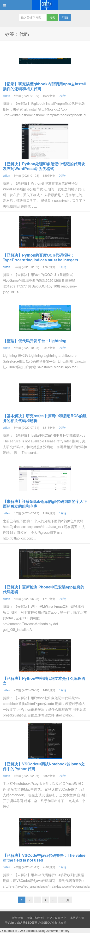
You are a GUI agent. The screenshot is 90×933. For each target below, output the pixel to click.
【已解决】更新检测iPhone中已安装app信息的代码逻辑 (43, 589)
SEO (46, 922)
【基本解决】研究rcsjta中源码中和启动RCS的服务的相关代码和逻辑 (45, 418)
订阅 (65, 17)
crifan (6, 96)
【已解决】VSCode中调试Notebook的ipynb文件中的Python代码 (44, 766)
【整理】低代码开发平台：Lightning (34, 340)
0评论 (62, 96)
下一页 (64, 900)
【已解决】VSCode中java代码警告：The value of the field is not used (44, 857)
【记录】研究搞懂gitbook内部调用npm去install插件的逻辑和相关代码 (44, 86)
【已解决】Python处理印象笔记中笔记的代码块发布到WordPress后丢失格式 (44, 166)
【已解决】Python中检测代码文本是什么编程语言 (44, 680)
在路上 (45, 5)
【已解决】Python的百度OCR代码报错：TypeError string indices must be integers (40, 257)
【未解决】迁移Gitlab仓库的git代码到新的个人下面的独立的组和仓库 (45, 504)
